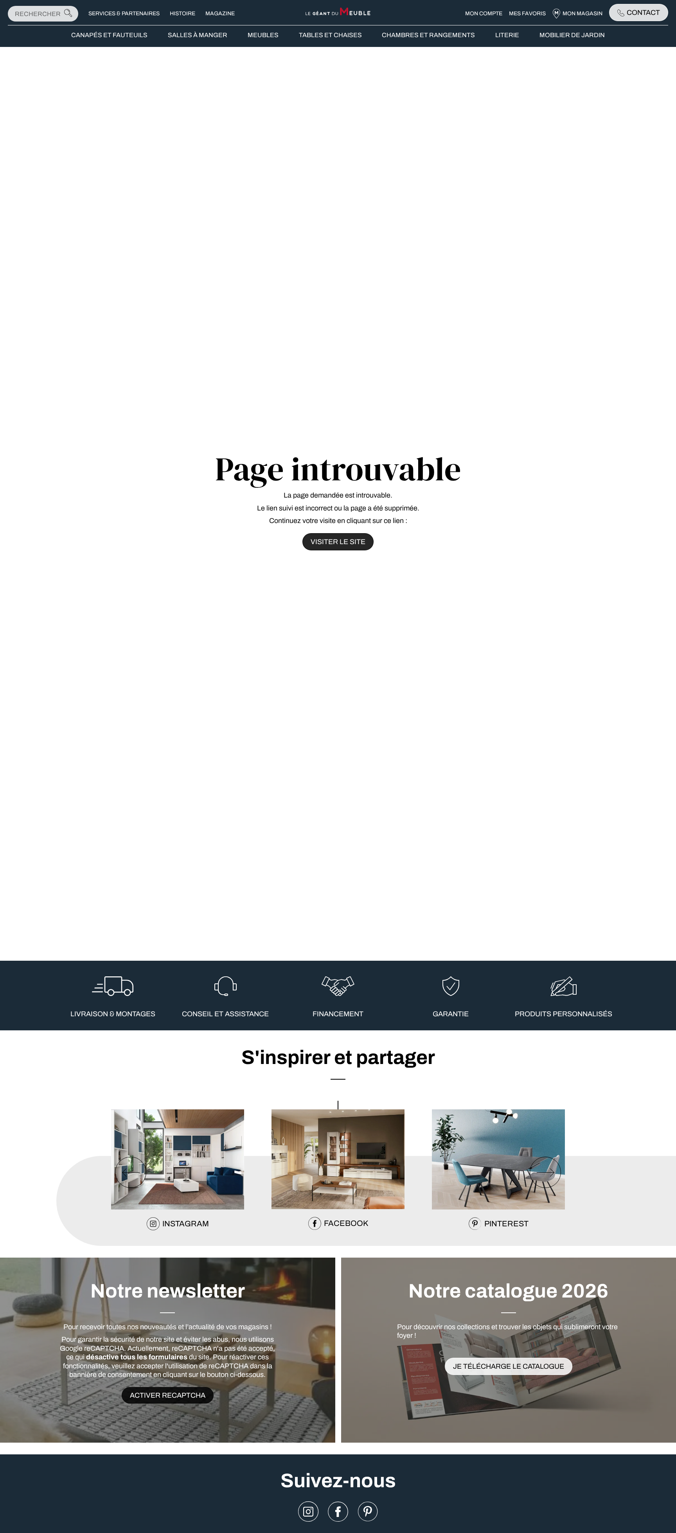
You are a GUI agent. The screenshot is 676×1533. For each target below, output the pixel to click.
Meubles (263, 35)
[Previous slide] (130, 1172)
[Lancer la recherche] (68, 13)
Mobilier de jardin (572, 35)
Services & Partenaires (124, 13)
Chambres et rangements (428, 35)
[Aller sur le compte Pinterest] (368, 1512)
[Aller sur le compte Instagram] (308, 1512)
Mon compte (483, 13)
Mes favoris (527, 13)
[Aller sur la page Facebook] (338, 1512)
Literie (507, 35)
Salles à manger (197, 35)
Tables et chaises (330, 35)
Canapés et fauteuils (109, 35)
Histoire (182, 13)
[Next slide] (545, 1172)
